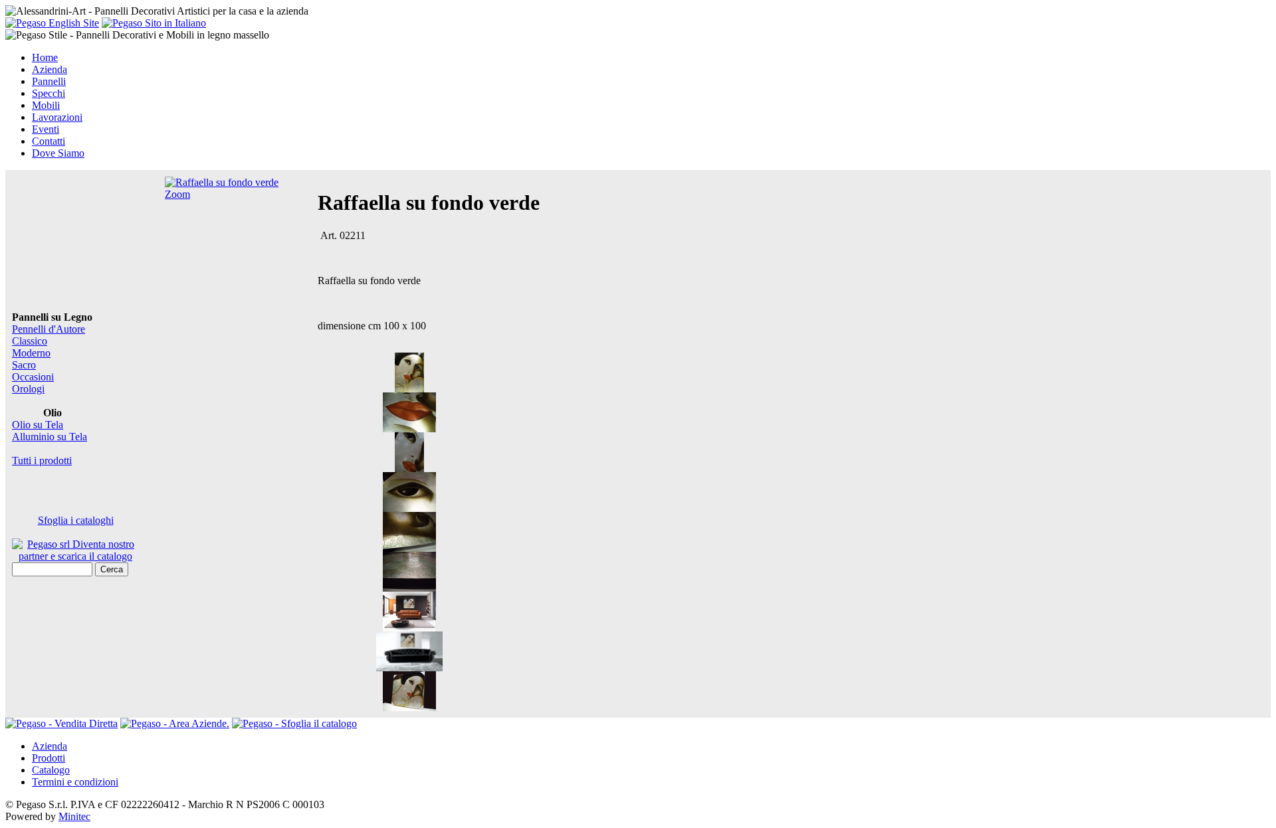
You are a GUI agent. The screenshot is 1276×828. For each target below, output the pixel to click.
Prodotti (48, 758)
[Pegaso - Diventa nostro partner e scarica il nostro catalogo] (174, 723)
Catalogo (51, 770)
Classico (29, 341)
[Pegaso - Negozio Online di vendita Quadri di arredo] (61, 723)
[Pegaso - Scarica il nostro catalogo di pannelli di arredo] (294, 723)
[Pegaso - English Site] (52, 23)
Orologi (28, 388)
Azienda (49, 746)
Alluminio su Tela (49, 436)
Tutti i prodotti (42, 460)
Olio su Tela (37, 424)
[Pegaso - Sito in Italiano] (154, 23)
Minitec (74, 816)
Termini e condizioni (75, 781)
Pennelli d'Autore (48, 329)
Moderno (31, 353)
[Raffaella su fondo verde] (409, 388)
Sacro (24, 365)
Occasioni (33, 376)
